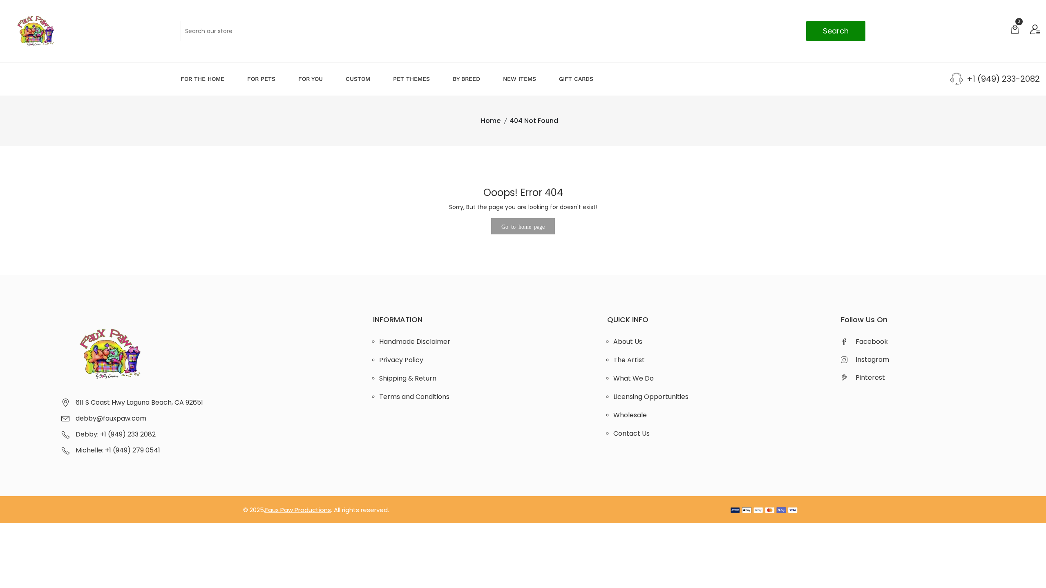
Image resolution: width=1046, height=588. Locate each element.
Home (491, 120)
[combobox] (523, 31)
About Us (627, 341)
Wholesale (630, 415)
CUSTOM (358, 79)
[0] (1015, 30)
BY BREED (466, 79)
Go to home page (523, 226)
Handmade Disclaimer (414, 341)
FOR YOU (310, 79)
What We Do (633, 378)
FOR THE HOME (202, 79)
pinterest (870, 377)
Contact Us (631, 433)
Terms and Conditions (414, 396)
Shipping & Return (407, 378)
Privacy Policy (401, 360)
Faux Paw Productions (298, 510)
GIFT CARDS (576, 79)
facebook (872, 341)
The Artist (629, 360)
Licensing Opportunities (650, 396)
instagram (872, 359)
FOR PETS (261, 79)
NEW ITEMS (519, 79)
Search (836, 31)
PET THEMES (411, 79)
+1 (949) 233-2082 (1003, 79)
